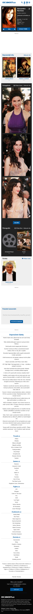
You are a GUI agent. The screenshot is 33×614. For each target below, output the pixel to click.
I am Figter (16, 500)
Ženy (17, 563)
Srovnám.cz (12, 571)
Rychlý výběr (23, 29)
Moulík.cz (26, 567)
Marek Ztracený (17, 527)
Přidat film (19, 228)
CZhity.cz (17, 569)
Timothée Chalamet (16, 534)
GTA (16, 470)
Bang (16, 542)
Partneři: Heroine (16, 577)
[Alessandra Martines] (9, 17)
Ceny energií (17, 451)
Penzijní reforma (16, 456)
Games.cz (16, 461)
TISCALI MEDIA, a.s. (15, 610)
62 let (20, 20)
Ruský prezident (17, 449)
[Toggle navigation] (29, 2)
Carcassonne (16, 540)
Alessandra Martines (21, 9)
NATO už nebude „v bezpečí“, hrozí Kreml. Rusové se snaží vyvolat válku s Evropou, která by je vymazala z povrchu (16, 404)
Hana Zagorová (16, 519)
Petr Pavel (16, 516)
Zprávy (9, 563)
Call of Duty (16, 479)
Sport (13, 563)
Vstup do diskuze (16, 321)
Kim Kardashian (16, 523)
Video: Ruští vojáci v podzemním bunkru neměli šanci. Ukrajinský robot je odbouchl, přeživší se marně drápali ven (16, 416)
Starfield (16, 468)
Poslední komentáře (9, 309)
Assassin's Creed (16, 466)
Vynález (17, 458)
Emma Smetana (16, 532)
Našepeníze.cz (24, 569)
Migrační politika (16, 445)
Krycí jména (17, 553)
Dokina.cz (12, 569)
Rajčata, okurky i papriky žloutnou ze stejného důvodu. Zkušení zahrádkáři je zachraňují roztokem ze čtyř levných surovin (16, 410)
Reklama (3, 608)
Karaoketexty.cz (7, 567)
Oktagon (16, 491)
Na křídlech (16, 555)
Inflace (16, 438)
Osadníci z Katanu (16, 544)
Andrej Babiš (16, 514)
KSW (16, 498)
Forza (16, 474)
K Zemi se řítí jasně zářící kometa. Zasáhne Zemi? (16, 373)
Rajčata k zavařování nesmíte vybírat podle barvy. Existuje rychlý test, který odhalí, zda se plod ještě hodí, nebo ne (16, 387)
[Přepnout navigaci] (24, 2)
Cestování (21, 563)
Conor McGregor (16, 508)
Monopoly (16, 546)
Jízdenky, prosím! (16, 559)
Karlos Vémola (16, 504)
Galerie (16, 222)
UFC (16, 489)
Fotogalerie (6, 85)
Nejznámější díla (8, 55)
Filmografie (6, 228)
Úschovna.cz (15, 567)
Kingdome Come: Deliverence (16, 483)
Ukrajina (17, 441)
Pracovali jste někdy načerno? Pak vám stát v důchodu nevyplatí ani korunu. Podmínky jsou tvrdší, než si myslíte (16, 381)
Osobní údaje (13, 608)
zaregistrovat (17, 584)
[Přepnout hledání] (22, 2)
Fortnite (16, 477)
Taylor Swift (16, 529)
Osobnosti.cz (16, 512)
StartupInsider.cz (20, 571)
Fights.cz (16, 486)
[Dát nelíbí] (13, 29)
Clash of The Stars (16, 493)
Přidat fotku (18, 85)
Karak (16, 557)
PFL (16, 495)
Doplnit (16, 589)
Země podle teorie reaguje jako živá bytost (16, 346)
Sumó (16, 502)
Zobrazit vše (27, 55)
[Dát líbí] (5, 29)
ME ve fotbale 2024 (16, 447)
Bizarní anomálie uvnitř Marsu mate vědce (16, 361)
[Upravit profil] (29, 8)
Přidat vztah (27, 258)
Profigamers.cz (9, 565)
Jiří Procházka (16, 506)
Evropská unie (16, 454)
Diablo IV (16, 472)
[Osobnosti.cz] (9, 2)
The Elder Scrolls (16, 481)
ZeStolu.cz (16, 565)
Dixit (16, 550)
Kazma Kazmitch (16, 521)
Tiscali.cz (16, 436)
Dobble (16, 548)
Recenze (16, 464)
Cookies (7, 608)
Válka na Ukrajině (16, 443)
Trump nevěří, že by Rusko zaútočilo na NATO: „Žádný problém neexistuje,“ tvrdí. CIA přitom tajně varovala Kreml (16, 429)
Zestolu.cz (16, 537)
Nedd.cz (21, 567)
